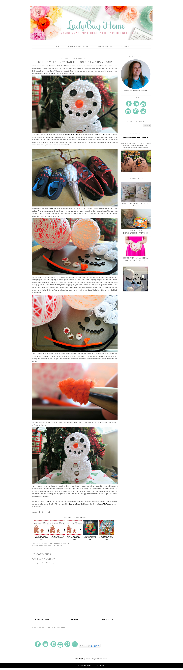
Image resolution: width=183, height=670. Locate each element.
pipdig (102, 665)
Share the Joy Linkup (78, 46)
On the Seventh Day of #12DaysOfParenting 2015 (74, 537)
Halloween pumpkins (53, 208)
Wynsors (53, 73)
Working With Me (104, 46)
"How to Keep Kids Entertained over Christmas (71, 504)
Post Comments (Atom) (56, 628)
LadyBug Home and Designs (88, 659)
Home (75, 619)
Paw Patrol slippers (100, 134)
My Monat (125, 46)
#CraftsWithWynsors (104, 504)
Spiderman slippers (71, 134)
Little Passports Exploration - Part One (135, 231)
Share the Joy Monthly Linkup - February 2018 (135, 259)
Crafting (51, 545)
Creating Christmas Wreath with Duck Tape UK (90, 537)
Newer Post (43, 619)
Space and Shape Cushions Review (136, 204)
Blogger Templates (87, 665)
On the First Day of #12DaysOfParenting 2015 (58, 537)
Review (59, 545)
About (56, 46)
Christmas (42, 545)
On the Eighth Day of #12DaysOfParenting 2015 (41, 537)
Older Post (107, 619)
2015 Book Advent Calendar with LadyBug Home (106, 537)
